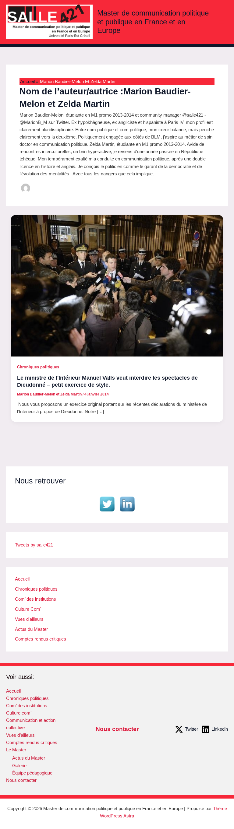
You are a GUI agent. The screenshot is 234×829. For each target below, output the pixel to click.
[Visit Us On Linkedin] (127, 503)
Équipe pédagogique (32, 773)
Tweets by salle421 (34, 545)
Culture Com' (28, 609)
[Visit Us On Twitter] (107, 503)
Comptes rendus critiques (40, 639)
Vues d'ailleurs (29, 619)
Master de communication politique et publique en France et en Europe (153, 21)
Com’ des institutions (35, 599)
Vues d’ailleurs (20, 735)
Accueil (22, 579)
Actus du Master (31, 629)
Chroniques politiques (38, 367)
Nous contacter (21, 780)
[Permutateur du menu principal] (221, 22)
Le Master (16, 749)
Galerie (19, 765)
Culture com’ (18, 713)
